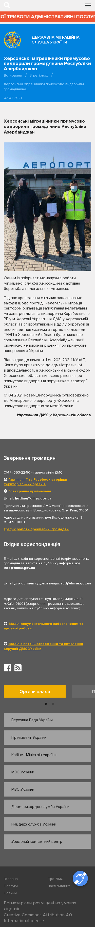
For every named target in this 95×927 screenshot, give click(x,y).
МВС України (22, 789)
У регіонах (39, 75)
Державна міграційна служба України (56, 40)
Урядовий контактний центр (36, 841)
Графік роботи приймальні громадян (36, 529)
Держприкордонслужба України (40, 806)
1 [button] (45, 704)
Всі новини (13, 75)
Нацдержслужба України (33, 824)
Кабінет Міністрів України (33, 754)
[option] (38, 692)
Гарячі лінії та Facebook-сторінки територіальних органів (35, 481)
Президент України (28, 737)
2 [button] (52, 704)
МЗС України (22, 772)
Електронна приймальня (29, 491)
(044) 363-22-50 (17, 472)
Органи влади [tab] (35, 691)
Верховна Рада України (32, 720)
